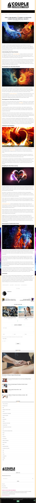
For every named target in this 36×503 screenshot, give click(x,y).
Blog (3, 407)
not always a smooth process (13, 93)
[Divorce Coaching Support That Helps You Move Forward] (4, 385)
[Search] (33, 11)
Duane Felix (16, 20)
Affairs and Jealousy (5, 403)
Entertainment (4, 419)
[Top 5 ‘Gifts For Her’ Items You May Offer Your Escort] (10, 311)
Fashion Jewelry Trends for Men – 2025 (14, 389)
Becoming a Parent (5, 405)
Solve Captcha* (5, 338)
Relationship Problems (5, 446)
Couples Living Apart (5, 415)
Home (2, 14)
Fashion (4, 421)
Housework (4, 436)
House (3, 434)
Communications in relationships (7, 413)
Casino (3, 411)
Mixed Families (5, 442)
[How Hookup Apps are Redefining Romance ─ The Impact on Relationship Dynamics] (25, 311)
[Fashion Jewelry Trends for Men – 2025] (4, 391)
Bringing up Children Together (6, 409)
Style (3, 450)
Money (3, 444)
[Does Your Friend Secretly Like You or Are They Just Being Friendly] (4, 380)
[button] (3, 313)
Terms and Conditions (5, 487)
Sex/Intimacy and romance (6, 448)
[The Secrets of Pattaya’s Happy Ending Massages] (18, 363)
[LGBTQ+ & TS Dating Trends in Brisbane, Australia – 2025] (4, 396)
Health (3, 432)
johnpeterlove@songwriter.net (6, 495)
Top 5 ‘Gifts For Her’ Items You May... (10, 317)
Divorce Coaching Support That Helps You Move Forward (17, 384)
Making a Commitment (5, 440)
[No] (34, 500)
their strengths (21, 102)
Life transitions (4, 438)
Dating (6, 14)
